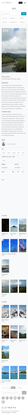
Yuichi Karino (11, 144)
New (5, 22)
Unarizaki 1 (4, 294)
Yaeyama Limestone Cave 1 (5, 233)
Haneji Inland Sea (5, 274)
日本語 (8, 387)
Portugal (12, 341)
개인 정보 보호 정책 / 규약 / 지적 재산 (9, 412)
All (5, 18)
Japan (19, 79)
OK (24, 393)
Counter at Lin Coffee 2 (5, 340)
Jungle (13, 153)
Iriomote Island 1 (14, 233)
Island (8, 153)
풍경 (14, 8)
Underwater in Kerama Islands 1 (9, 254)
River (18, 153)
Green (3, 153)
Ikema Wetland (22, 233)
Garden (22, 22)
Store (20, 2)
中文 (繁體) (18, 387)
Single (3, 160)
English (4, 387)
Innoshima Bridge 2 (6, 380)
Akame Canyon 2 (22, 340)
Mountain (13, 22)
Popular (13, 18)
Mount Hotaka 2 (5, 319)
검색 (23, 13)
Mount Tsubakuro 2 (5, 360)
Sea (22, 18)
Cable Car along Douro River (14, 340)
